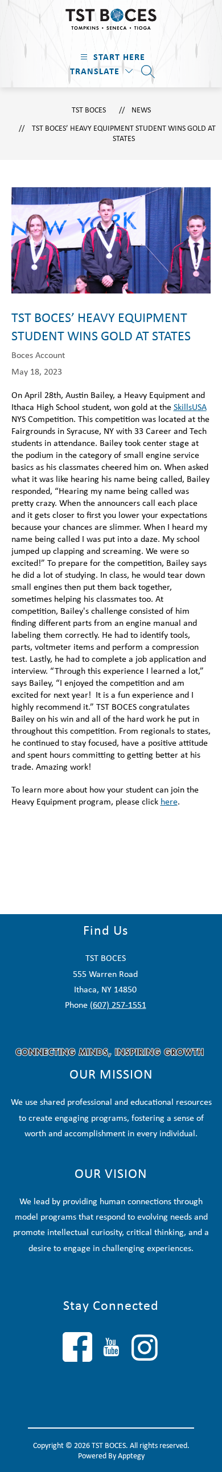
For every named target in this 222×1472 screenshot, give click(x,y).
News (141, 109)
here (169, 801)
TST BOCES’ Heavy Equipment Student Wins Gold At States (124, 133)
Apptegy (131, 1455)
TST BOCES (89, 109)
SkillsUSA (190, 407)
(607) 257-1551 (118, 1005)
